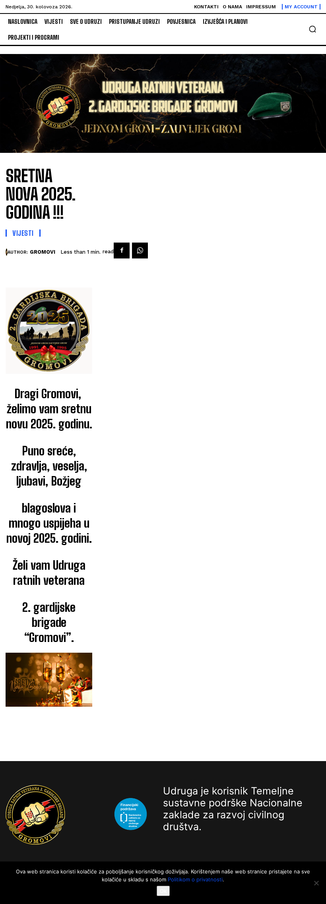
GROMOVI (42, 252)
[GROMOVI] (7, 252)
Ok (163, 891)
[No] (316, 883)
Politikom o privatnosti (195, 879)
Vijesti (23, 233)
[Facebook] (122, 250)
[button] (312, 29)
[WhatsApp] (140, 250)
